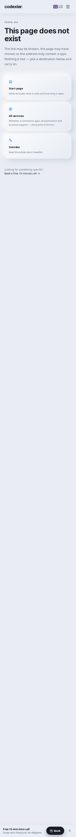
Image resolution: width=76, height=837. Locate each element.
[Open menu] (68, 6)
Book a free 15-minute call (20, 173)
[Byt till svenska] (61, 6)
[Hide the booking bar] (69, 831)
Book (57, 831)
